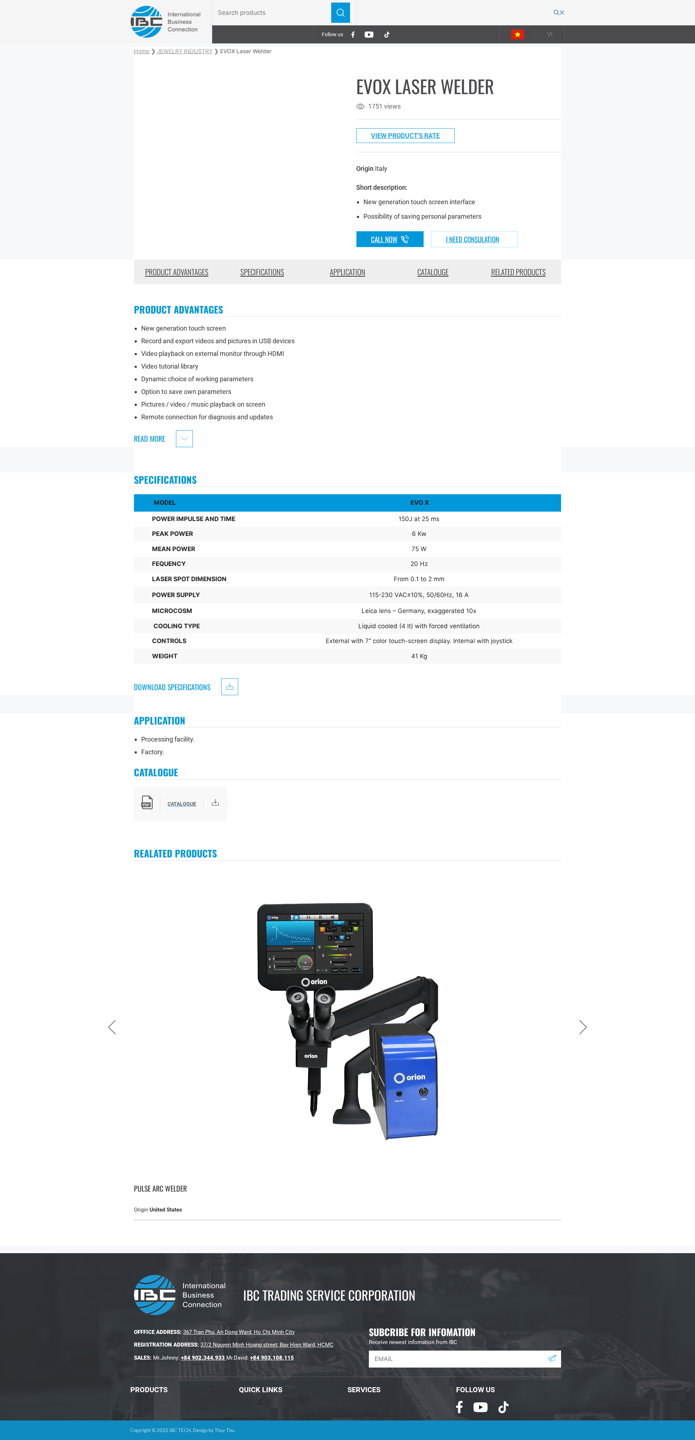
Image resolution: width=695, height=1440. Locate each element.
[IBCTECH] (165, 21)
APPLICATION (347, 271)
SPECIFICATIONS (262, 271)
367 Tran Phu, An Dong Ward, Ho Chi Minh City (239, 1332)
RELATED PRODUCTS (518, 271)
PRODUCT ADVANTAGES (176, 271)
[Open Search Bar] (559, 13)
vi (550, 34)
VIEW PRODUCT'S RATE (405, 135)
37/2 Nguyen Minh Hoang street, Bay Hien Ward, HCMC (267, 1345)
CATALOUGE (432, 271)
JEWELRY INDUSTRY (184, 51)
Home (141, 51)
